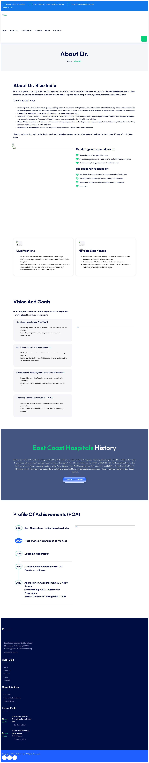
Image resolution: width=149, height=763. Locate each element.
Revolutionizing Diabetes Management (32, 347)
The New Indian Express (12, 698)
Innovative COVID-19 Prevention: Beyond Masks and (22, 719)
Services (7, 674)
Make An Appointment (74, 480)
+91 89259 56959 (18, 4)
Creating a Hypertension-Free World (32, 322)
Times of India (9, 701)
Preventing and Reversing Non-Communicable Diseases (39, 372)
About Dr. (14, 31)
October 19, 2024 (20, 725)
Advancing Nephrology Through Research (33, 398)
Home (4, 31)
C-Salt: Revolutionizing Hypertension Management (20, 733)
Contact (57, 31)
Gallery (38, 31)
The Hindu (7, 695)
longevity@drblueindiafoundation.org (50, 4)
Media (47, 31)
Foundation (26, 31)
